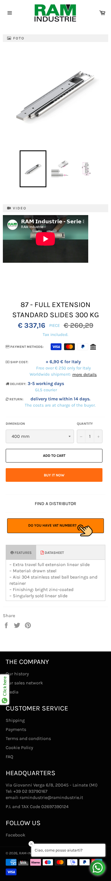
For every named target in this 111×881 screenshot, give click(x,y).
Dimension (15, 424)
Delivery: (17, 384)
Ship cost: (18, 362)
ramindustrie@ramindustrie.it (51, 797)
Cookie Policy (19, 747)
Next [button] (102, 169)
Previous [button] (17, 169)
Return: (16, 399)
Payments (16, 729)
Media (12, 692)
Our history (17, 673)
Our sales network (24, 683)
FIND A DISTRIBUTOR (55, 503)
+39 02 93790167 (30, 791)
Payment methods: (26, 347)
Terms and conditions (28, 738)
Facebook (15, 835)
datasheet (54, 552)
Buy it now (54, 475)
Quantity (85, 424)
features (23, 552)
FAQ (9, 756)
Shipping (15, 720)
